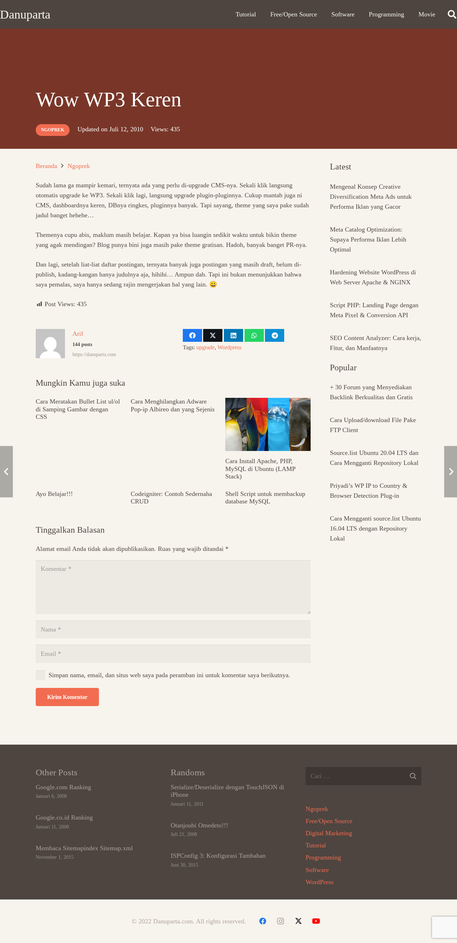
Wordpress (229, 347)
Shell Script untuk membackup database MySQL (265, 497)
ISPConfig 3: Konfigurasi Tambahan (218, 855)
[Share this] (192, 335)
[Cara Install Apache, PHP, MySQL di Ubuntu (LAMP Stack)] (268, 424)
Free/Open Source (329, 821)
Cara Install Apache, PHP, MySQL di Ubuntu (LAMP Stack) (260, 468)
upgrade (205, 347)
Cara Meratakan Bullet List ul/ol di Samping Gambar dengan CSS (78, 409)
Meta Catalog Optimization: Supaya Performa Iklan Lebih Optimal (368, 239)
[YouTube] (316, 921)
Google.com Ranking (63, 787)
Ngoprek (317, 808)
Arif (77, 333)
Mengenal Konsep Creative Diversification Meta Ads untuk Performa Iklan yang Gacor (371, 196)
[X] (298, 921)
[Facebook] (263, 921)
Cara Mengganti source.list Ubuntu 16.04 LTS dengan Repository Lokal (375, 528)
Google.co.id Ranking (64, 817)
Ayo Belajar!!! (54, 493)
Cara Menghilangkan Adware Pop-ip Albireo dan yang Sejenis (173, 405)
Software (317, 869)
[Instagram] (281, 921)
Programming (323, 857)
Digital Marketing (329, 833)
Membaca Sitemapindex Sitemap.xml (84, 848)
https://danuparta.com (94, 354)
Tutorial (316, 845)
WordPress (319, 882)
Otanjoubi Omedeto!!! (199, 825)
